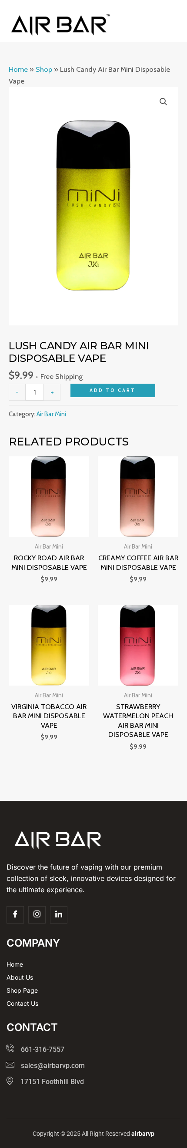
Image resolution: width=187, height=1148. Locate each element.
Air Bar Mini (51, 414)
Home (18, 69)
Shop (44, 69)
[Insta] (37, 915)
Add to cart (113, 390)
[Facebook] (15, 915)
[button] (163, 102)
